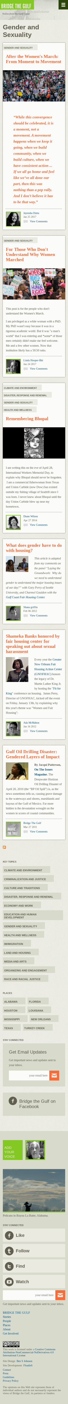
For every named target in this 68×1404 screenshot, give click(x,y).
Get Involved (11, 1333)
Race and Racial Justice (22, 979)
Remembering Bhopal (27, 418)
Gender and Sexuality (18, 48)
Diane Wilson (30, 516)
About (6, 1329)
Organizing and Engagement (25, 970)
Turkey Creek (34, 1028)
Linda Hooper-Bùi (33, 360)
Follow (22, 1250)
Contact (7, 1369)
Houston (10, 1010)
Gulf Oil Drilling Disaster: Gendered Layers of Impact (33, 754)
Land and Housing (17, 952)
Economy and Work (18, 905)
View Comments (38, 221)
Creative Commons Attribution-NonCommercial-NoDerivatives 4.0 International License (29, 1352)
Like (20, 1235)
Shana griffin (30, 607)
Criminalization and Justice (25, 879)
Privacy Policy (11, 1380)
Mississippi (12, 1019)
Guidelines (8, 1377)
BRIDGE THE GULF (16, 1312)
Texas (8, 1028)
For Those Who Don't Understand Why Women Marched (30, 254)
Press (5, 1373)
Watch (22, 1281)
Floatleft (27, 1365)
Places (6, 1325)
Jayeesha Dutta (31, 213)
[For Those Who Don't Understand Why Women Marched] (34, 284)
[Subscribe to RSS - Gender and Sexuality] (4, 847)
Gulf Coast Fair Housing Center (25, 597)
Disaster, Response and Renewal (25, 395)
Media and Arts (15, 961)
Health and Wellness (18, 410)
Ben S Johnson (24, 1361)
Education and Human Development (20, 916)
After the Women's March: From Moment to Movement (33, 59)
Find (20, 1266)
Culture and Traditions (22, 888)
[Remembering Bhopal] (34, 443)
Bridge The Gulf (32, 823)
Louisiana (36, 1010)
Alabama (11, 1001)
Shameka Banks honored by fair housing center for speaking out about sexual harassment (33, 644)
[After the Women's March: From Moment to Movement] (34, 86)
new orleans (41, 1019)
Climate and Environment (20, 388)
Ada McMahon (31, 722)
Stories (7, 1316)
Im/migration (13, 943)
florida (35, 1001)
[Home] (28, 5)
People (7, 1321)
